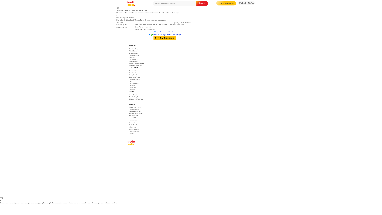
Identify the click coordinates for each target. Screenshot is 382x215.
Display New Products (135, 107)
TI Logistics (132, 85)
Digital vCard (132, 87)
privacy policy (39, 203)
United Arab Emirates (133, 168)
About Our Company (134, 49)
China (129, 153)
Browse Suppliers (133, 95)
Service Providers (133, 125)
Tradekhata (132, 89)
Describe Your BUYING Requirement (154, 24)
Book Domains (133, 73)
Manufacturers (133, 121)
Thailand (129, 159)
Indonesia (130, 170)
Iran (128, 172)
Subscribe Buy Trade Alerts (136, 113)
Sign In (244, 3)
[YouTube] (134, 188)
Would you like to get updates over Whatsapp (167, 35)
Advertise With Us (133, 71)
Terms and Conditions (168, 32)
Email (137, 27)
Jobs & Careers (133, 51)
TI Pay (130, 81)
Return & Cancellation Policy (136, 63)
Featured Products (134, 131)
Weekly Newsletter (134, 75)
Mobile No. (139, 29)
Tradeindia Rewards (134, 79)
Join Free (251, 3)
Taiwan (129, 155)
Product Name (140, 20)
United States (130, 157)
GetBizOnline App (133, 83)
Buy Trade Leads (133, 115)
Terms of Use (181, 192)
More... (129, 176)
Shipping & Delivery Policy (136, 65)
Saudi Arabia (130, 174)
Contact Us (132, 57)
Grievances (189, 192)
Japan (129, 151)
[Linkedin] (133, 188)
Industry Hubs (132, 127)
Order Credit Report (134, 77)
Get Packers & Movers (135, 111)
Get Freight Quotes (134, 109)
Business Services (134, 123)
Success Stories (133, 53)
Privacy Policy (171, 192)
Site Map (131, 133)
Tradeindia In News (134, 55)
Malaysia (129, 163)
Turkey (129, 166)
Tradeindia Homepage (172, 13)
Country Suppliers (133, 129)
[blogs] (136, 188)
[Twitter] (131, 188)
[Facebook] (130, 188)
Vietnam (129, 161)
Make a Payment (133, 61)
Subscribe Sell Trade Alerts (136, 99)
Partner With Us (133, 59)
